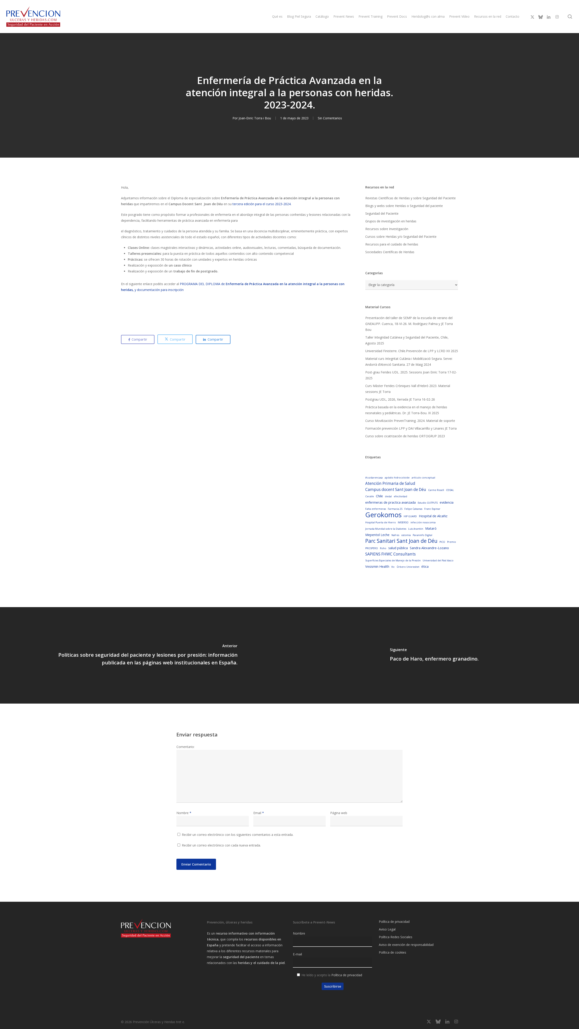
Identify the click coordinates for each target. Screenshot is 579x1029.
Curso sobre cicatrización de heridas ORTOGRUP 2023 (405, 436)
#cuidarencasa (374, 477)
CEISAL (450, 490)
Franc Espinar (432, 508)
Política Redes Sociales (395, 937)
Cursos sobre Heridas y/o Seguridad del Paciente (401, 236)
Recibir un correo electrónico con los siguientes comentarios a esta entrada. (237, 834)
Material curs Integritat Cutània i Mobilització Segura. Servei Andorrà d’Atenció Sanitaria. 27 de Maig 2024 (408, 361)
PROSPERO (371, 548)
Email (258, 813)
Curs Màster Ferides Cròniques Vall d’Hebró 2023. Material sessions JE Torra (407, 389)
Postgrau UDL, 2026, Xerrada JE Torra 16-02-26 (400, 399)
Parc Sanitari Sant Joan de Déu (401, 541)
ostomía (406, 535)
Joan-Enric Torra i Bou (255, 118)
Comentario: (185, 747)
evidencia (446, 502)
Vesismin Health (377, 566)
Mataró (431, 528)
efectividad (400, 496)
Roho (383, 548)
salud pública (398, 548)
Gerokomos (383, 515)
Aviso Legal (387, 929)
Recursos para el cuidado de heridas (391, 244)
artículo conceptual (423, 477)
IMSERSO (403, 522)
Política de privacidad (346, 975)
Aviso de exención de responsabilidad (406, 944)
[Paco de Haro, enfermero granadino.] (434, 655)
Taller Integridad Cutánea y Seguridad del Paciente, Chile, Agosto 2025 (406, 340)
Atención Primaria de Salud (390, 483)
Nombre (183, 813)
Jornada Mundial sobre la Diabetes (385, 528)
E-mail (297, 954)
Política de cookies (392, 952)
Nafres (395, 535)
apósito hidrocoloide (397, 477)
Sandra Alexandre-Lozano (429, 548)
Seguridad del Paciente (382, 213)
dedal (388, 496)
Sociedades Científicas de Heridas (389, 252)
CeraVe (369, 496)
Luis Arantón (415, 528)
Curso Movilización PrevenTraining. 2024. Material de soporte (410, 420)
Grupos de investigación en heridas (390, 221)
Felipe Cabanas (413, 508)
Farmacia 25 (395, 508)
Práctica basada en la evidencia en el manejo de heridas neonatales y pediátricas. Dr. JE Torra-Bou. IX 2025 (406, 410)
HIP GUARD (410, 516)
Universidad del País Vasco (438, 560)
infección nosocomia (423, 522)
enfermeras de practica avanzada (390, 502)
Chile (379, 496)
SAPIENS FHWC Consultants (390, 554)
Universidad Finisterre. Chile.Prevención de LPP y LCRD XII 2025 (411, 351)
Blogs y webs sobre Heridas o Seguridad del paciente (404, 206)
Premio (451, 541)
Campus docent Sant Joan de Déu (395, 489)
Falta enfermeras (375, 508)
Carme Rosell (436, 490)
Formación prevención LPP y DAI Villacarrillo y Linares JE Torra (411, 428)
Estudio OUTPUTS (428, 502)
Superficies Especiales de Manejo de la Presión (393, 560)
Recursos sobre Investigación (386, 229)
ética (425, 566)
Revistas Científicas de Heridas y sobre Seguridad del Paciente (410, 198)
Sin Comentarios (330, 118)
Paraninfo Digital (422, 535)
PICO (442, 541)
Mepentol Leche (377, 534)
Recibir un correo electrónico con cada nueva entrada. (221, 845)
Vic (393, 566)
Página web (338, 813)
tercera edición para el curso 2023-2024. (261, 204)
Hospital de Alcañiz (433, 516)
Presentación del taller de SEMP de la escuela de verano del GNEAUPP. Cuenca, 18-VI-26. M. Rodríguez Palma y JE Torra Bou (409, 324)
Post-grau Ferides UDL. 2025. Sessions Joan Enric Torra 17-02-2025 (411, 375)
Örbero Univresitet (408, 566)
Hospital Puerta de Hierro (380, 522)
